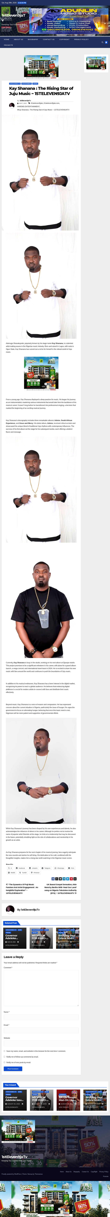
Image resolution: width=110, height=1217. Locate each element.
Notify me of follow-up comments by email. (22, 1057)
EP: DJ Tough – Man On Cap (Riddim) (68, 1100)
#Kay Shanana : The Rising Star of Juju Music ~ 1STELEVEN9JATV (43, 110)
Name (6, 1012)
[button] (102, 42)
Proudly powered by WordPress (12, 1174)
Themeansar (38, 1174)
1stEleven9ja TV (15, 83)
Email (6, 1025)
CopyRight (64, 39)
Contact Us (49, 39)
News (19, 930)
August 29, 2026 (13, 1104)
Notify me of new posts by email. (18, 1062)
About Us (18, 39)
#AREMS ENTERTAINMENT (28, 106)
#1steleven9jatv (37, 103)
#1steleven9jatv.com (51, 103)
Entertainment (26, 83)
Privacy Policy (81, 39)
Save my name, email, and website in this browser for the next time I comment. (36, 1051)
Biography (33, 39)
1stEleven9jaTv (25, 101)
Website (7, 1038)
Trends (35, 83)
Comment (8, 967)
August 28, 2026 (67, 1104)
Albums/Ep (62, 1094)
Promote (8, 45)
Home (6, 39)
